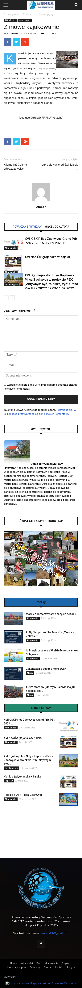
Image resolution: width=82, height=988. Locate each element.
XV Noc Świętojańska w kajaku (22, 776)
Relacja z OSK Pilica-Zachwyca (23, 794)
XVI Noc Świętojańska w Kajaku (47, 257)
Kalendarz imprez (16, 967)
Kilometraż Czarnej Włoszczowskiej (15, 166)
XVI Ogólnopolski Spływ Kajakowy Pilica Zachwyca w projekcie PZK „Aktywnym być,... (28, 760)
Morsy (30, 673)
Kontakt (59, 967)
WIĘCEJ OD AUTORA (57, 226)
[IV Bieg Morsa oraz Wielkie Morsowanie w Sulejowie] (13, 655)
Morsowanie (51, 963)
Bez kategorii (11, 284)
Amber (14, 33)
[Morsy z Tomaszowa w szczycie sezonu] (13, 618)
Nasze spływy (46, 14)
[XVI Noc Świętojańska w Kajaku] (13, 264)
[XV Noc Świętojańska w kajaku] (68, 781)
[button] (76, 5)
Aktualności (29, 14)
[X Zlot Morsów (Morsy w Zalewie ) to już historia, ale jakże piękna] (13, 691)
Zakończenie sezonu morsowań (46, 668)
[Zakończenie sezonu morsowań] (13, 673)
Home (13, 963)
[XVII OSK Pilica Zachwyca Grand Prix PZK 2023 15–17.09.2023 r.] (13, 243)
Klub (38, 963)
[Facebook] (41, 944)
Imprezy (9, 780)
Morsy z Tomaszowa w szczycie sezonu (51, 614)
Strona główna (11, 14)
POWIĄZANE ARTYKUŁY (27, 226)
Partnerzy (35, 967)
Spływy (65, 963)
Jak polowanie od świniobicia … (60, 166)
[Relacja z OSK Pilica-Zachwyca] (68, 799)
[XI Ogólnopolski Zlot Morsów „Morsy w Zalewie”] (13, 636)
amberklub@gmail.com (55, 933)
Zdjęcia (71, 967)
